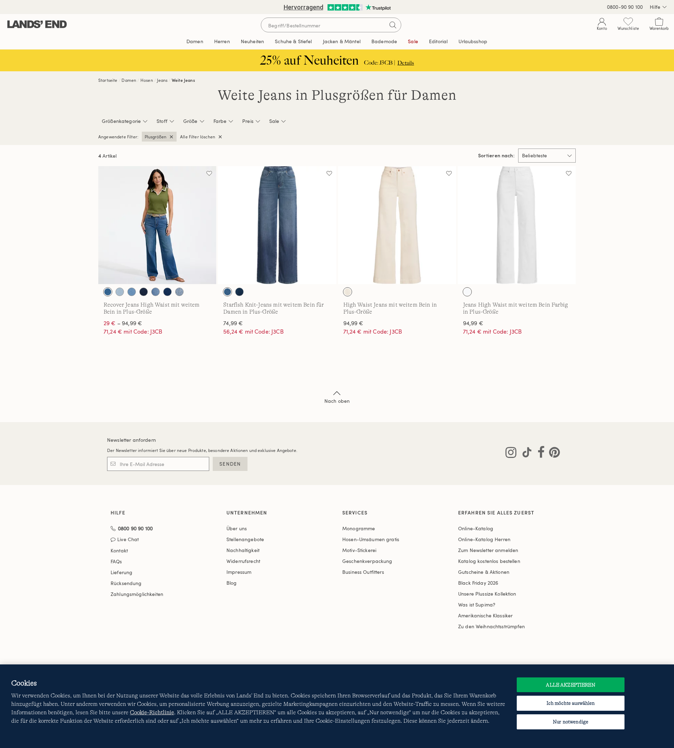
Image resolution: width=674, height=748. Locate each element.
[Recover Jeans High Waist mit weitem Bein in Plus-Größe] (157, 225)
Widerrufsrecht (243, 561)
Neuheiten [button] (252, 41)
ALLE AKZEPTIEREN (570, 685)
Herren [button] (222, 41)
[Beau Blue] (131, 292)
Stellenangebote (245, 539)
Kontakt (119, 550)
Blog (231, 582)
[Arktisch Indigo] (119, 292)
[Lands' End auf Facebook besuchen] (539, 453)
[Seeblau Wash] (179, 292)
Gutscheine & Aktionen (483, 572)
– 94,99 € (123, 323)
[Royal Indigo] (167, 292)
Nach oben (337, 401)
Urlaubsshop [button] (472, 41)
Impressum (238, 572)
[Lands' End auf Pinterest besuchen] (552, 453)
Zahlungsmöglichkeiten (137, 594)
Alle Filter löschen (197, 136)
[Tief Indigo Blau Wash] (239, 292)
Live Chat (128, 540)
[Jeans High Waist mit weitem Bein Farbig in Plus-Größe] (517, 225)
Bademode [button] (384, 41)
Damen (128, 80)
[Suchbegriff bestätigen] (392, 25)
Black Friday (478, 582)
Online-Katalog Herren (484, 539)
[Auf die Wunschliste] (209, 173)
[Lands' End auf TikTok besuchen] (524, 453)
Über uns (236, 528)
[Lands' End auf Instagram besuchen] (510, 453)
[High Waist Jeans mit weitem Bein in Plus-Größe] (397, 225)
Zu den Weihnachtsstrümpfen (491, 626)
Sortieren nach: (496, 155)
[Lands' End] (37, 24)
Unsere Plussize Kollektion (487, 593)
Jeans (162, 80)
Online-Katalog (475, 528)
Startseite (108, 80)
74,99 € (233, 323)
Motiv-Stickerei (359, 550)
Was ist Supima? (476, 604)
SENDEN (230, 463)
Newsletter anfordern (131, 440)
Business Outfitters (363, 572)
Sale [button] (413, 41)
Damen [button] (194, 41)
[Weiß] (467, 292)
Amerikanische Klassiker (485, 615)
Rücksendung (126, 583)
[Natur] (347, 292)
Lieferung (121, 572)
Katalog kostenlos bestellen (489, 561)
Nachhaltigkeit (242, 550)
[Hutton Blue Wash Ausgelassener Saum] (155, 292)
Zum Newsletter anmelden (488, 550)
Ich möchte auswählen (571, 703)
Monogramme (358, 528)
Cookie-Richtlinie (152, 712)
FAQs (116, 561)
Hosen (146, 80)
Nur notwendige (570, 721)
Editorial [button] (438, 41)
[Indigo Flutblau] (108, 292)
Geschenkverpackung (367, 561)
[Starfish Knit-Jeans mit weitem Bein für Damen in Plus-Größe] (277, 225)
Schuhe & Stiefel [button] (293, 41)
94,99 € (353, 323)
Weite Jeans (183, 80)
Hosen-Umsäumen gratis (370, 539)
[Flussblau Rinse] (143, 292)
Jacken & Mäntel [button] (342, 41)
